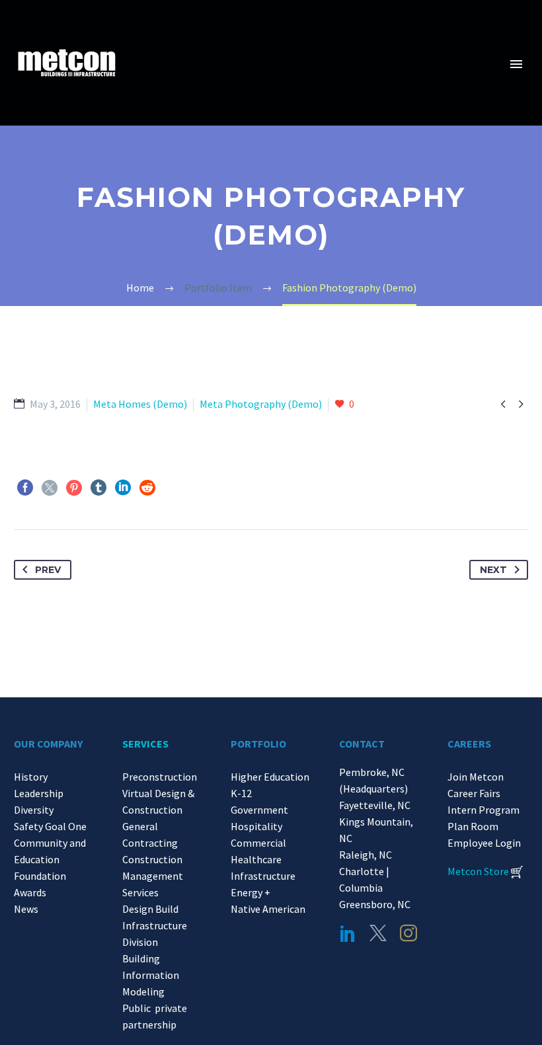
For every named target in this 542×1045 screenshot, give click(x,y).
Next (493, 570)
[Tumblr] (98, 488)
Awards (30, 892)
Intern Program (483, 809)
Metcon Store (478, 871)
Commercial (258, 842)
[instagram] (408, 933)
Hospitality (256, 826)
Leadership (38, 793)
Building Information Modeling (150, 975)
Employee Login (484, 842)
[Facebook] (25, 488)
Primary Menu (516, 64)
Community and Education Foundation (50, 859)
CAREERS (469, 743)
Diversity (34, 809)
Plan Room (472, 826)
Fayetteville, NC (376, 805)
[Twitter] (50, 488)
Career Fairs (473, 793)
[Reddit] (147, 488)
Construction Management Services (152, 876)
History (31, 776)
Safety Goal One (50, 826)
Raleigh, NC (365, 854)
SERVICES (145, 743)
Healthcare (256, 859)
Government (259, 809)
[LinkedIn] (123, 488)
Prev (48, 570)
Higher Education (270, 776)
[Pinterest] (74, 488)
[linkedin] (347, 933)
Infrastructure (263, 875)
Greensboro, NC (374, 904)
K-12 (241, 793)
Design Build (150, 908)
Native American (268, 908)
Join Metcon (475, 776)
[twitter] (378, 933)
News (26, 908)
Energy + (250, 892)
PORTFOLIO (258, 743)
